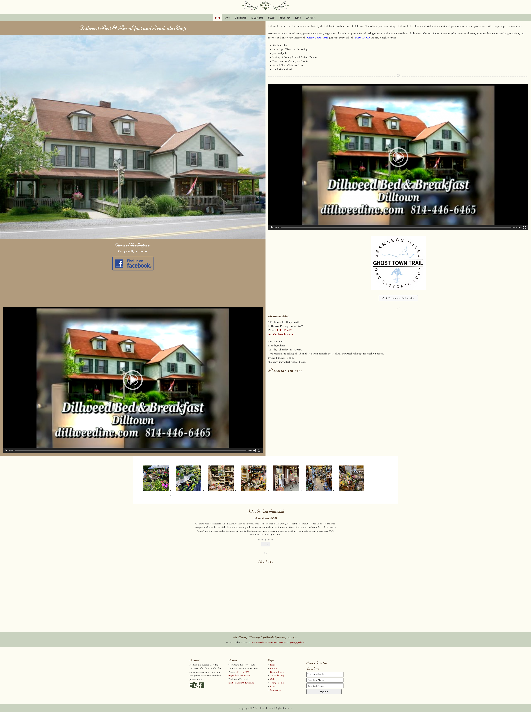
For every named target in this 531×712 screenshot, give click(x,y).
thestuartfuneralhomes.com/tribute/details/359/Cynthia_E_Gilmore (277, 642)
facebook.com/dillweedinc (241, 682)
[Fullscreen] (524, 227)
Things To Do (277, 682)
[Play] (271, 227)
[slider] (396, 227)
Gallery (274, 679)
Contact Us (275, 690)
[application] (398, 157)
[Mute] (520, 227)
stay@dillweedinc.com (281, 334)
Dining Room (277, 672)
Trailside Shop (277, 675)
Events (273, 686)
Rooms (273, 668)
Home (273, 664)
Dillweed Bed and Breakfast (265, 7)
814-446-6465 (284, 330)
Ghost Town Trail (317, 37)
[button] (398, 157)
